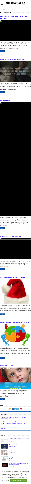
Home (1, 9)
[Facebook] (13, 409)
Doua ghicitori (5, 100)
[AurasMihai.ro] (15, 3)
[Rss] (10, 409)
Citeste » (2, 51)
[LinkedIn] (18, 409)
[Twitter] (15, 409)
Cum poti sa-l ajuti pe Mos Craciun (12, 277)
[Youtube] (21, 409)
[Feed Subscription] (30, 12)
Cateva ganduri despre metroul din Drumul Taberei (18, 421)
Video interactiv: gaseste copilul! (12, 59)
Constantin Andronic (5, 427)
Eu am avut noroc (6, 366)
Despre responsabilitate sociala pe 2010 (14, 323)
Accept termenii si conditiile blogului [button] (18, 480)
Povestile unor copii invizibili (10, 236)
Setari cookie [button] (5, 480)
